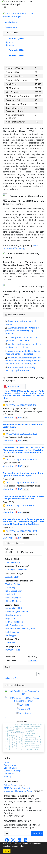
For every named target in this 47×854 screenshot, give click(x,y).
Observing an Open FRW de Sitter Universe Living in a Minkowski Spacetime (23, 497)
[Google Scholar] (23, 712)
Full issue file (13, 386)
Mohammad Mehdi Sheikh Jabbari (20, 628)
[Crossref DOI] (23, 708)
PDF (22, 417)
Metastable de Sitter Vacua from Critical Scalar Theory (23, 425)
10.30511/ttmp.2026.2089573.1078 (21, 434)
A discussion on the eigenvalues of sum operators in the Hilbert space (23, 474)
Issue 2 (12, 42)
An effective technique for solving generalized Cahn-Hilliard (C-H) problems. (22, 330)
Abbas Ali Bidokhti (13, 608)
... (5, 717)
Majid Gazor (10, 618)
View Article (8, 417)
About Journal (10, 765)
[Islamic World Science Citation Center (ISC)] (23, 692)
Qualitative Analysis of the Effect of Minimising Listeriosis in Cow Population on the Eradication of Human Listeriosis (23, 450)
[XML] (21, 380)
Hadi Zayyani (11, 635)
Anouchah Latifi (12, 577)
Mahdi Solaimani (12, 632)
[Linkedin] (19, 840)
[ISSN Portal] (23, 704)
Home (6, 762)
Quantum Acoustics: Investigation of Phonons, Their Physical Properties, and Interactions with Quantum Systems (23, 360)
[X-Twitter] (13, 840)
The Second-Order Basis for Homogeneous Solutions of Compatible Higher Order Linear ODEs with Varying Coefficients (23, 521)
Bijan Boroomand (13, 615)
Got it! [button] (6, 851)
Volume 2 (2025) (16, 50)
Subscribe (37, 833)
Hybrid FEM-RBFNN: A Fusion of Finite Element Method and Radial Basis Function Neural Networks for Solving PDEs (23, 394)
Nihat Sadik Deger (13, 591)
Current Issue (11, 27)
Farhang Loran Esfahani (16, 569)
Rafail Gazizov (11, 594)
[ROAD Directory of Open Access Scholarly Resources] (23, 699)
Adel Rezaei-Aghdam (14, 625)
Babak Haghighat (13, 597)
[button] (24, 846)
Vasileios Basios (12, 584)
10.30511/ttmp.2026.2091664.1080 (21, 531)
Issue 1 (12, 45)
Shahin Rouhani (12, 562)
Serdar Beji (10, 587)
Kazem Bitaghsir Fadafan (16, 611)
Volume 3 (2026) (16, 38)
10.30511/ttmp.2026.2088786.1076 (21, 459)
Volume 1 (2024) (16, 55)
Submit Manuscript (12, 770)
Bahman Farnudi (12, 649)
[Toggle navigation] (23, 7)
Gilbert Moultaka (13, 601)
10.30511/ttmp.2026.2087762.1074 (21, 405)
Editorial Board (10, 767)
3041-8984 (33, 661)
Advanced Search (13, 678)
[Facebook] (7, 840)
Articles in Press (12, 22)
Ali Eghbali (10, 642)
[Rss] (25, 840)
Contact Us (9, 773)
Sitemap (7, 776)
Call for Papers (10, 785)
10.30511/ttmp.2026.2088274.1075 (21, 482)
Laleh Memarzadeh (14, 621)
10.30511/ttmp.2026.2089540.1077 (21, 505)
